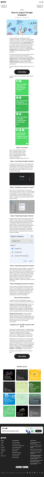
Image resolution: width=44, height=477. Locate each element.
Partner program (12, 472)
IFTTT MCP (2, 447)
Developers (3, 472)
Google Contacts (27, 42)
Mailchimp (18, 347)
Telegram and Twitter (15, 455)
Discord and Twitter (15, 457)
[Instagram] (32, 472)
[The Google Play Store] (25, 467)
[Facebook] (27, 472)
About (24, 472)
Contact (17, 472)
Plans (2, 454)
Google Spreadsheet (27, 345)
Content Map (3, 450)
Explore (2, 440)
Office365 (11, 348)
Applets (2, 445)
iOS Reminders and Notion (16, 452)
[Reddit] (42, 472)
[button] (42, 2)
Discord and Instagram (16, 442)
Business (22, 9)
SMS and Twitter (14, 450)
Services (2, 442)
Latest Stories (33, 440)
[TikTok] (39, 472)
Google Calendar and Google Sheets (18, 445)
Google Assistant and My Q (16, 447)
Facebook (28, 58)
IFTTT (26, 55)
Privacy (21, 472)
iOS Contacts (19, 348)
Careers (7, 472)
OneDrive (11, 347)
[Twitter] (37, 472)
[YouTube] (34, 472)
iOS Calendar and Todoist (16, 454)
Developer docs (3, 455)
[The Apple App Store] (19, 467)
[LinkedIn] (30, 472)
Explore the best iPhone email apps (36, 449)
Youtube (23, 58)
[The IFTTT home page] (3, 2)
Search (2, 452)
